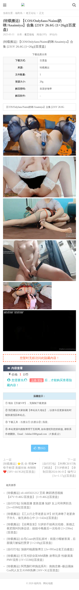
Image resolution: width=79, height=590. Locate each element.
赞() (41, 448)
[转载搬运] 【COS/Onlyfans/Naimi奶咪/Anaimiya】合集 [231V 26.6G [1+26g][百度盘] (39, 25)
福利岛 (39, 5)
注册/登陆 (37, 380)
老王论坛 (31, 13)
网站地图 (48, 583)
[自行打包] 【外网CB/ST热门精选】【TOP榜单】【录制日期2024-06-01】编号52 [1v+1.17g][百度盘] (59, 469)
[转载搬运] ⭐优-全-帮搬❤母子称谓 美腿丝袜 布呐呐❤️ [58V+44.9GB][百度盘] (19, 467)
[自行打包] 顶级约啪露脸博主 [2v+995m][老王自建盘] (40, 549)
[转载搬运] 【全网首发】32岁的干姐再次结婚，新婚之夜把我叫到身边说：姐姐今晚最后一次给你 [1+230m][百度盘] (41, 528)
